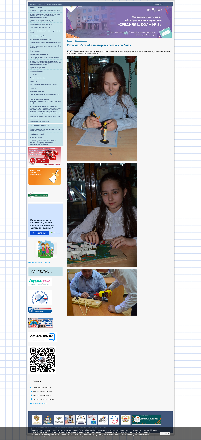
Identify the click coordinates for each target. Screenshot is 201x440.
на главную (33, 4)
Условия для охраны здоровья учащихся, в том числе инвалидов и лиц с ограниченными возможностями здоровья (45, 62)
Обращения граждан (37, 91)
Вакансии (33, 88)
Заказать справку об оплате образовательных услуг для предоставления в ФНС (45, 101)
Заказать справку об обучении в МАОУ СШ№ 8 (45, 95)
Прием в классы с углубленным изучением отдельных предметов (45, 130)
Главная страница (36, 7)
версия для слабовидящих (55, 4)
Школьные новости (81, 41)
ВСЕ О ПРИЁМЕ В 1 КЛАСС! (39, 126)
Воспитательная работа (38, 36)
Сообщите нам (39, 233)
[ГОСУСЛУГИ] (114, 424)
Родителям (33, 81)
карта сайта (41, 4)
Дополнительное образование (40, 27)
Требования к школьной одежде (41, 39)
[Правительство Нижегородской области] (69, 424)
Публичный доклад (36, 71)
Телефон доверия (36, 137)
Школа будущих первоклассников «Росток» (45, 58)
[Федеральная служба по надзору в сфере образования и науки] (58, 424)
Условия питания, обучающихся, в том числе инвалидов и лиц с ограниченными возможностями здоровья (45, 15)
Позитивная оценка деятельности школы (44, 84)
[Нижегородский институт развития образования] (103, 424)
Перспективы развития (37, 68)
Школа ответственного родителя (39, 262)
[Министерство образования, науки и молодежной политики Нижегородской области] (47, 424)
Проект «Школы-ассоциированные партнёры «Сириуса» (45, 47)
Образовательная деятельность (41, 24)
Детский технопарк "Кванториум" (41, 21)
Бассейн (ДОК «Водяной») (39, 54)
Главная (69, 41)
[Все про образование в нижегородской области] (146, 424)
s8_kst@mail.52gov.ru (40, 403)
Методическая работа (37, 78)
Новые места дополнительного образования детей (45, 31)
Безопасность (34, 74)
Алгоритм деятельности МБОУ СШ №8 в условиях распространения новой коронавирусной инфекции (43, 142)
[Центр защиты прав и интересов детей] (125, 424)
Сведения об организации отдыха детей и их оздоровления (45, 117)
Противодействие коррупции (39, 121)
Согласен (165, 433)
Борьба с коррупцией (37, 134)
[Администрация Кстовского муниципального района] (92, 424)
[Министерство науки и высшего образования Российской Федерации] (36, 424)
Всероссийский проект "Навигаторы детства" (45, 42)
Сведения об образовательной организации (45, 11)
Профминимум (35, 51)
